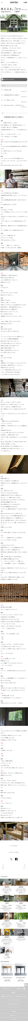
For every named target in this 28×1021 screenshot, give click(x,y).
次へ (24, 868)
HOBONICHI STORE (8, 996)
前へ (3, 868)
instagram (8, 988)
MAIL (15, 992)
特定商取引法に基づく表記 (14, 1003)
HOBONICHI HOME (22, 996)
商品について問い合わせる (14, 1000)
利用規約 (14, 1011)
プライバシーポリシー (14, 1007)
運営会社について (14, 1015)
